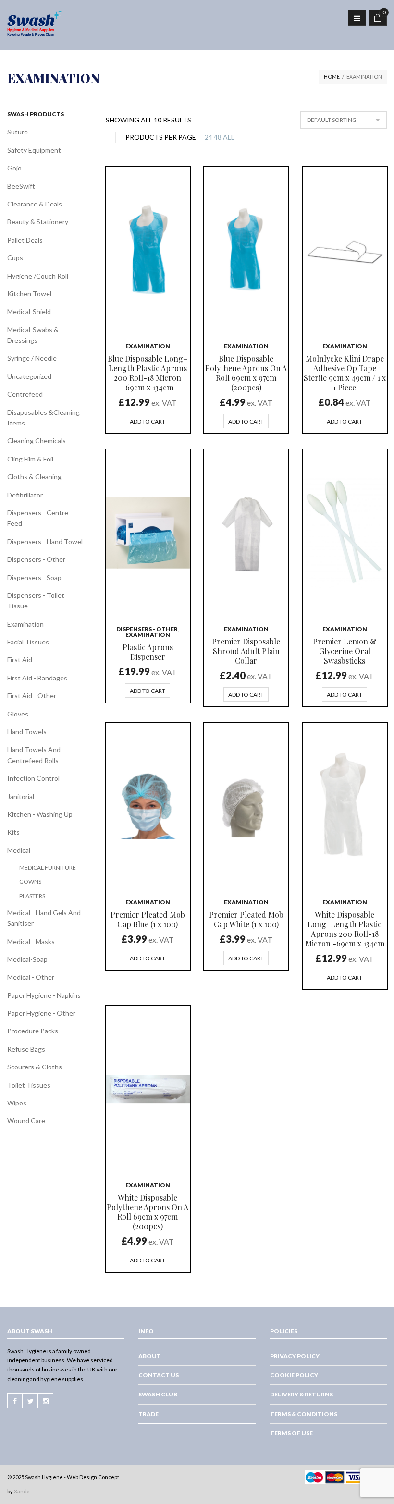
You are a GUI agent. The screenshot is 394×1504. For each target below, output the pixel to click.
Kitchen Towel (29, 294)
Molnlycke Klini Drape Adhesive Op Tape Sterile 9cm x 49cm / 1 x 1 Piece (345, 372)
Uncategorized (29, 376)
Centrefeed (25, 394)
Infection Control (33, 778)
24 (208, 137)
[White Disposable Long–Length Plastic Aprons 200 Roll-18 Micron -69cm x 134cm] (345, 806)
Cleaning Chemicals (36, 441)
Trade (148, 1414)
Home (332, 76)
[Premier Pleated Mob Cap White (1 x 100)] (246, 806)
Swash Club (157, 1394)
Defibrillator (25, 495)
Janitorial (20, 796)
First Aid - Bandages (37, 678)
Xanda (22, 1491)
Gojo (14, 168)
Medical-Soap (27, 959)
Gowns (30, 881)
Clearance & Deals (34, 204)
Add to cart (147, 421)
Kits (13, 832)
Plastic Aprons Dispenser (148, 652)
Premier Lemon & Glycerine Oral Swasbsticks (345, 651)
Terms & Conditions (303, 1414)
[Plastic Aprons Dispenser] (148, 533)
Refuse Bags (26, 1049)
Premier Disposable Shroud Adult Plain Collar (246, 651)
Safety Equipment (34, 150)
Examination (147, 346)
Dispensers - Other (147, 628)
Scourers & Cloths (34, 1067)
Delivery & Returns (301, 1394)
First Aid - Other (31, 695)
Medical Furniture (47, 867)
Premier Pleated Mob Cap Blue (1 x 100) (148, 919)
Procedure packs (32, 1031)
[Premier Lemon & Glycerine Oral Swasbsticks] (345, 533)
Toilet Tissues (28, 1085)
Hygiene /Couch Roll (37, 276)
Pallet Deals (25, 240)
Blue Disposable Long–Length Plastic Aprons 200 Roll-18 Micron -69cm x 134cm (147, 372)
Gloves (17, 714)
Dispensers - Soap (34, 577)
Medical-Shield (29, 311)
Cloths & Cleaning (34, 477)
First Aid (19, 659)
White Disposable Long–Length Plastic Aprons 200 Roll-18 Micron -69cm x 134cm (344, 929)
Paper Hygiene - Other (41, 1013)
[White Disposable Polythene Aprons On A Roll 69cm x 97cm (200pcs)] (148, 1089)
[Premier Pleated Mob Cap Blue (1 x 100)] (148, 806)
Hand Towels (27, 732)
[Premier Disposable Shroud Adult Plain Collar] (246, 533)
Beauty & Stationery (37, 222)
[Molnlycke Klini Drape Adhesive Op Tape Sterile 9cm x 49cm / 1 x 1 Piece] (345, 250)
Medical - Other (30, 977)
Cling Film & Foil (30, 459)
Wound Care (26, 1120)
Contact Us (158, 1375)
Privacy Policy (295, 1355)
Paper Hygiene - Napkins (44, 995)
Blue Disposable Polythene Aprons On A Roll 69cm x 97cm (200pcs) (246, 372)
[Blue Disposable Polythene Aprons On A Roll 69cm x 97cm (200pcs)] (246, 250)
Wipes (16, 1103)
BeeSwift (21, 186)
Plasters (32, 895)
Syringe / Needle (32, 358)
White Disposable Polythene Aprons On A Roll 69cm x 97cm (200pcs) (147, 1211)
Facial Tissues (28, 642)
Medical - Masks (31, 941)
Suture (17, 132)
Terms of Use (291, 1433)
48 (218, 137)
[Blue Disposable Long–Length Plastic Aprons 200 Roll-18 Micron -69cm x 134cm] (148, 250)
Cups (15, 258)
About (149, 1355)
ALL (228, 137)
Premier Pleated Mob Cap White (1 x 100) (246, 919)
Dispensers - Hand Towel (45, 541)
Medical (18, 850)
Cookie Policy (294, 1375)
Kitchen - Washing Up (40, 814)
